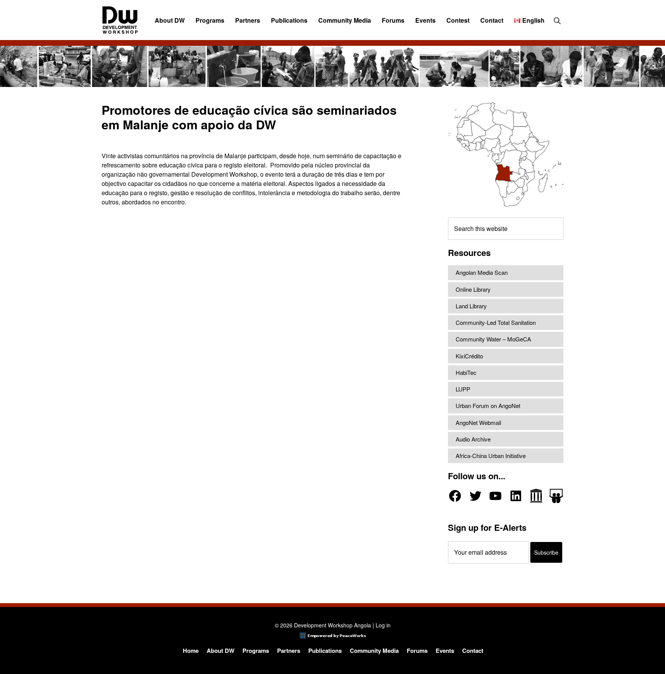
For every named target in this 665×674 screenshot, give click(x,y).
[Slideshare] (556, 496)
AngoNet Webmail (478, 422)
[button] (557, 20)
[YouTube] (495, 496)
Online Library (473, 289)
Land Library (471, 306)
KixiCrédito (469, 356)
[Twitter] (475, 496)
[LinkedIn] (516, 496)
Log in (383, 625)
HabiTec (466, 372)
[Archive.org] (536, 496)
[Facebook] (455, 496)
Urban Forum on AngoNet (488, 405)
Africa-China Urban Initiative (491, 456)
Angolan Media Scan (482, 272)
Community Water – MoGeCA (493, 339)
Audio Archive (473, 439)
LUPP (463, 389)
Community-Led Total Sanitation (496, 322)
